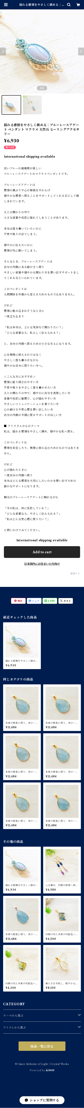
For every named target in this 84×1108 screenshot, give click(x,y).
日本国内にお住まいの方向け (42, 564)
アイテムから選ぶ (14, 1027)
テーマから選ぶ (13, 1015)
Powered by (38, 1070)
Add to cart (42, 552)
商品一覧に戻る (42, 1046)
